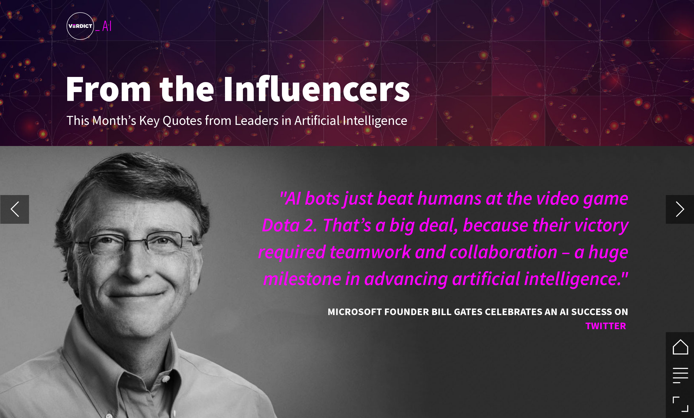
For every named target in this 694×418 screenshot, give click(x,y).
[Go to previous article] (14, 209)
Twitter (606, 325)
